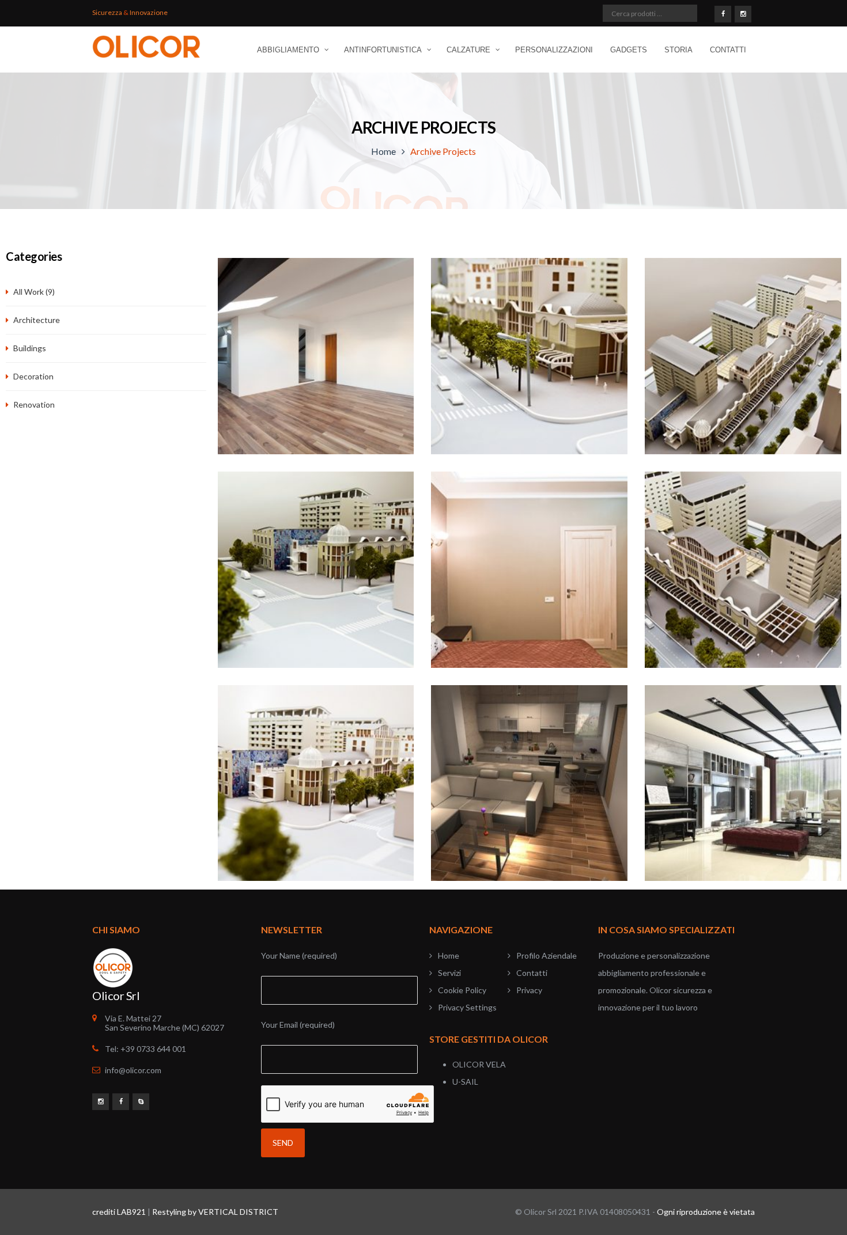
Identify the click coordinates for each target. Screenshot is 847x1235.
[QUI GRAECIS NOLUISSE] (743, 790)
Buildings (29, 348)
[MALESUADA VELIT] (316, 790)
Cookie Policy (462, 990)
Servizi (449, 973)
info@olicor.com (133, 1070)
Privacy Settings (467, 1007)
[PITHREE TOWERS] (316, 363)
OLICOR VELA (479, 1064)
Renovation (34, 404)
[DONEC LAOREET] (529, 363)
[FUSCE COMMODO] (743, 363)
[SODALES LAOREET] (316, 577)
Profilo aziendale (546, 955)
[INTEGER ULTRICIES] (529, 790)
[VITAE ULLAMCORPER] (743, 577)
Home (383, 151)
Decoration (33, 376)
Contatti (531, 973)
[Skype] (141, 1101)
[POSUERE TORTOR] (529, 577)
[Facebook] (722, 13)
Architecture (36, 320)
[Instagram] (743, 13)
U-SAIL (465, 1081)
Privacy (529, 990)
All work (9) (34, 292)
